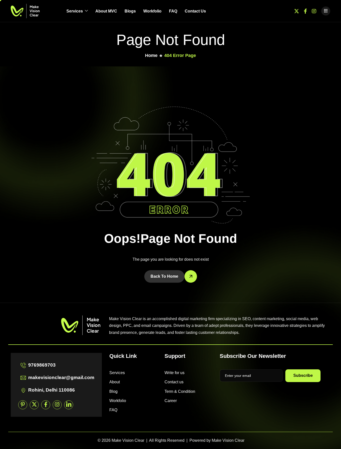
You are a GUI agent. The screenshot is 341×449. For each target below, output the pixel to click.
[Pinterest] (22, 404)
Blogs (130, 11)
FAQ (173, 11)
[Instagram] (314, 10)
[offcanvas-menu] (325, 10)
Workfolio (152, 11)
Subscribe (303, 375)
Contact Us (195, 11)
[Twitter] (296, 10)
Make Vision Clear (228, 440)
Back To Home (164, 276)
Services (74, 11)
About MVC (106, 11)
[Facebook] (305, 10)
